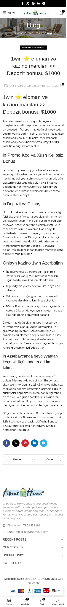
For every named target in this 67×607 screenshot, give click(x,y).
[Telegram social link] (43, 3)
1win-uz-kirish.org (39, 33)
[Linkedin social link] (38, 3)
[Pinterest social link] (33, 3)
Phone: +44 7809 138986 (23, 525)
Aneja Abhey (17, 85)
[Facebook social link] (22, 3)
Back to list (33, 459)
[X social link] (27, 3)
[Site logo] (35, 12)
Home (19, 33)
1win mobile (10, 339)
